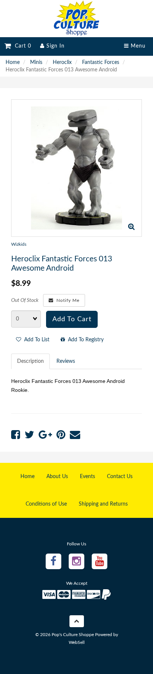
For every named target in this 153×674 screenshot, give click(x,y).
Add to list (35, 339)
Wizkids (18, 244)
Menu (137, 46)
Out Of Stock (25, 300)
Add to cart (71, 319)
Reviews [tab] (65, 361)
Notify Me (66, 300)
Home (13, 62)
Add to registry (84, 339)
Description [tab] (30, 361)
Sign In (55, 46)
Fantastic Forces (100, 62)
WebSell (77, 642)
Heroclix (62, 62)
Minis (36, 62)
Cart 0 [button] (21, 46)
